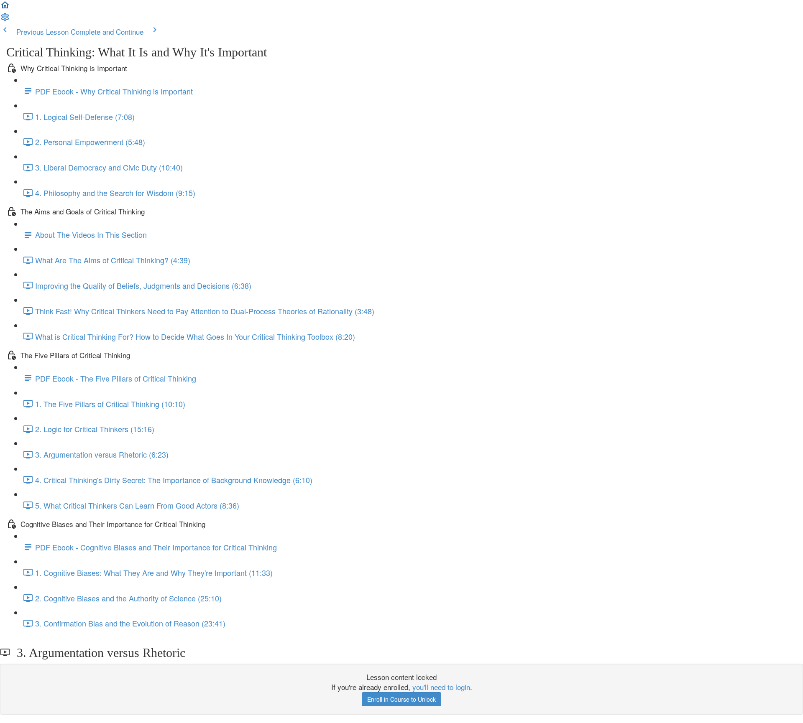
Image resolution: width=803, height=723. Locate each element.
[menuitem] (5, 19)
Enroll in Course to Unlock (401, 699)
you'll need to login (441, 687)
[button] (5, 7)
